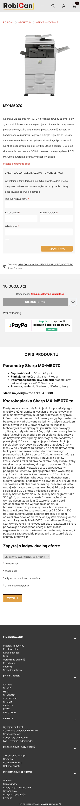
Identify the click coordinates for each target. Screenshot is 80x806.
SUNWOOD (9, 695)
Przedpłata (9, 663)
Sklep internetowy (38, 804)
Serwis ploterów (12, 734)
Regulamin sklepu (12, 762)
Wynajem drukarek (13, 727)
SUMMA (7, 702)
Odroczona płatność (14, 659)
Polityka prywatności (14, 794)
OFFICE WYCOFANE (47, 22)
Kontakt (7, 798)
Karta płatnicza (11, 652)
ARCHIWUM (24, 22)
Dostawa (8, 759)
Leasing (7, 666)
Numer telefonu (49, 212)
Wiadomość (12, 226)
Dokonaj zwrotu (11, 766)
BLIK (5, 656)
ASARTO (8, 705)
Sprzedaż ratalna (12, 670)
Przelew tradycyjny (13, 645)
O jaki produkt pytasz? (17, 585)
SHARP (7, 688)
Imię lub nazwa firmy (17, 198)
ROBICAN (8, 22)
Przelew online (11, 649)
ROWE (6, 709)
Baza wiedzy (10, 784)
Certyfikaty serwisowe (15, 737)
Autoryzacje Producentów (17, 787)
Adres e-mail (12, 212)
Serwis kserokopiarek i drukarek (20, 730)
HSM (6, 691)
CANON (7, 684)
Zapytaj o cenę (56, 248)
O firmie (7, 780)
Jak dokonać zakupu (14, 755)
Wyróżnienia (10, 791)
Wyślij (12, 598)
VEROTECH (9, 712)
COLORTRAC (10, 698)
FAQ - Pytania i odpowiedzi (18, 741)
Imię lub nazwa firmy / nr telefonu (23, 578)
